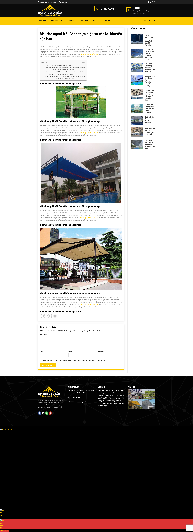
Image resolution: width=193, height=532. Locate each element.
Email (70, 351)
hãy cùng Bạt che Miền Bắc (89, 54)
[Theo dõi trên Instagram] (150, 2)
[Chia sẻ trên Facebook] (41, 316)
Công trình (83, 20)
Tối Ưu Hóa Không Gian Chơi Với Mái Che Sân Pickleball (149, 108)
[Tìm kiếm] (145, 21)
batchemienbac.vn (104, 390)
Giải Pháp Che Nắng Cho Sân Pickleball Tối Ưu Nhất (150, 67)
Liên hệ (107, 20)
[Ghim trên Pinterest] (51, 316)
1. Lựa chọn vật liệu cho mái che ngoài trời (61, 65)
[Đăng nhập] (150, 20)
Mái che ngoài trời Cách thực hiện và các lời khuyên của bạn (65, 67)
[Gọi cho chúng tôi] (46, 413)
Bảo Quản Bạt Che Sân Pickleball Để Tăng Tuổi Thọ (150, 132)
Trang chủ (42, 20)
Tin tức (96, 20)
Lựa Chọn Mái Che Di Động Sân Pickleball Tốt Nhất (150, 144)
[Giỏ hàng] (154, 20)
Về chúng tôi (56, 20)
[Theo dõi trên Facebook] (148, 2)
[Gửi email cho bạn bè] (48, 316)
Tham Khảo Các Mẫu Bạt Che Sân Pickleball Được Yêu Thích (149, 54)
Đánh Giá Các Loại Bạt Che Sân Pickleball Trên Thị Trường (150, 81)
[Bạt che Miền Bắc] (52, 10)
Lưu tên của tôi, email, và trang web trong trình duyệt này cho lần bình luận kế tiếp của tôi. (74, 360)
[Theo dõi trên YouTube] (50, 413)
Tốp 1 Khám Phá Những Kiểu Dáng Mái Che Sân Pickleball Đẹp (149, 95)
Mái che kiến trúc (45, 30)
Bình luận (44, 334)
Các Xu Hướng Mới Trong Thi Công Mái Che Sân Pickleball (149, 40)
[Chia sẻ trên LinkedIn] (55, 316)
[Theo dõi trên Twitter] (152, 2)
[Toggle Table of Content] (82, 62)
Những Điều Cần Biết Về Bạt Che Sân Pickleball (149, 120)
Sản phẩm (70, 20)
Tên (42, 351)
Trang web (100, 351)
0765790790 (75, 398)
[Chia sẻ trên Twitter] (44, 316)
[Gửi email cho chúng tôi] (154, 2)
